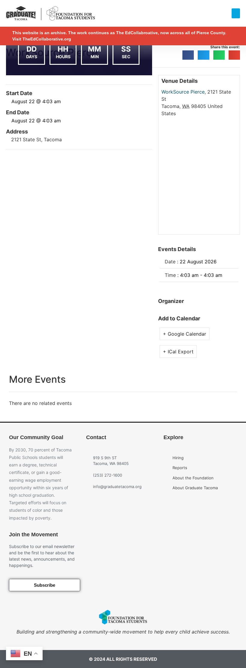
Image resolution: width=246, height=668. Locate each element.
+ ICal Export (178, 352)
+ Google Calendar (184, 334)
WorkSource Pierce (183, 92)
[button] (236, 13)
